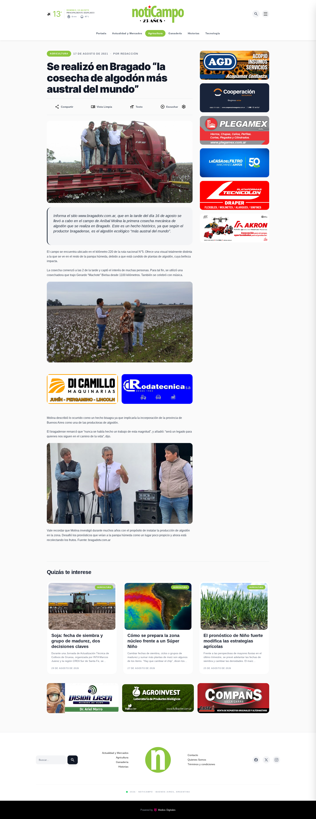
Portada (101, 33)
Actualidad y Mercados (127, 33)
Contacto (193, 755)
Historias (194, 33)
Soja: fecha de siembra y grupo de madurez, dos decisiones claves (77, 641)
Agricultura (155, 33)
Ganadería (175, 33)
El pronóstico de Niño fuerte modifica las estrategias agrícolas (233, 641)
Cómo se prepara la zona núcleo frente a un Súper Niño (153, 641)
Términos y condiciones (201, 764)
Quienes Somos (197, 759)
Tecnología (212, 33)
